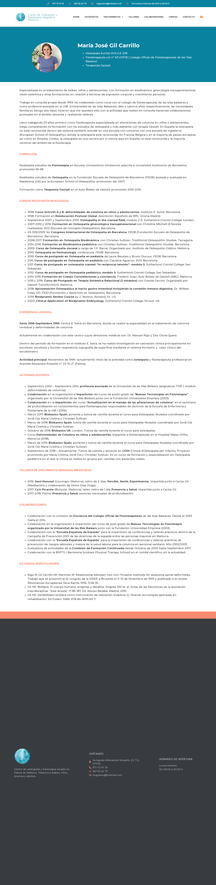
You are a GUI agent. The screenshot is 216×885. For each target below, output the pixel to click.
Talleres (133, 17)
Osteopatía (91, 17)
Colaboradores (153, 17)
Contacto (189, 17)
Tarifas (173, 17)
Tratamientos (111, 17)
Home (76, 17)
